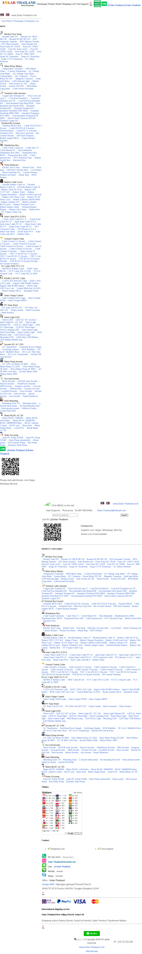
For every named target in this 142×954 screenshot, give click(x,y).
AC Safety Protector (122, 566)
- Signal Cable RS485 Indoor (20, 284)
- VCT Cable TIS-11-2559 (18, 271)
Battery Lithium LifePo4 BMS (94, 642)
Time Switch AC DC (85, 579)
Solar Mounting (10, 401)
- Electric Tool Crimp (10, 167)
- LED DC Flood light (24, 327)
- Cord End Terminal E (17, 98)
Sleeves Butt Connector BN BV (118, 596)
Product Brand (54, 4)
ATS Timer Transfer (67, 561)
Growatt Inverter (58, 750)
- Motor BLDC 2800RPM (23, 420)
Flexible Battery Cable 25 (79, 638)
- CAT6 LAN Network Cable (13, 281)
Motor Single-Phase (97, 772)
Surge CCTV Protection (100, 566)
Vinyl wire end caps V (78, 588)
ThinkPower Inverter (106, 747)
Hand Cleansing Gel (132, 628)
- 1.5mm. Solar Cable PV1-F (13, 219)
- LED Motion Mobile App (20, 338)
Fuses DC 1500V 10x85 (129, 561)
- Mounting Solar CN (10, 403)
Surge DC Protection (58, 566)
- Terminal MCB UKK (10, 125)
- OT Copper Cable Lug (20, 210)
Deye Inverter (123, 750)
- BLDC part (13, 425)
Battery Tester (71, 640)
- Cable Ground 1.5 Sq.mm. (13, 241)
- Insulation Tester (30, 291)
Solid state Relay (131, 576)
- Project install (16, 310)
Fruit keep (81, 628)
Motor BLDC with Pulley (77, 769)
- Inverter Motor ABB (27, 371)
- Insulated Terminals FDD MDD (18, 109)
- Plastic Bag (22, 175)
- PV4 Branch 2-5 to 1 (25, 229)
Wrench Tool (69, 628)
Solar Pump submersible (100, 779)
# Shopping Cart (31, 21)
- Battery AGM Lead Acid (29, 194)
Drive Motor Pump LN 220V (84, 738)
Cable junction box (94, 618)
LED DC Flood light (78, 716)
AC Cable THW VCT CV (12, 266)
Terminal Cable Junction (14, 93)
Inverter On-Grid (89, 750)
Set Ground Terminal (111, 674)
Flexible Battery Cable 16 (54, 638)
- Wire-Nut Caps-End (23, 133)
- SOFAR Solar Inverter (27, 381)
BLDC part (69, 772)
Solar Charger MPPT (98, 699)
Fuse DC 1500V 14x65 (73, 564)
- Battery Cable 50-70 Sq (20, 188)
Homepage (42, 4)
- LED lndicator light (20, 81)
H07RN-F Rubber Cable (54, 680)
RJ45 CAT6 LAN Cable (81, 689)
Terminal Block (125, 603)
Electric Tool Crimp (52, 628)
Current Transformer (93, 574)
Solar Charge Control (13, 295)
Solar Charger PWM (78, 699)
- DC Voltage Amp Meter (22, 73)
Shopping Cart (68, 4)
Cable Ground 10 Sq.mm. (62, 669)
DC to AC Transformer (79, 730)
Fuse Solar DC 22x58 (96, 564)
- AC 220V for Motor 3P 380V (14, 364)
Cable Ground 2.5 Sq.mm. (80, 667)
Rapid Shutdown (100, 752)
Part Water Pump (56, 781)
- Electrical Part (18, 160)
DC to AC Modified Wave (129, 728)
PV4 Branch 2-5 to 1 (124, 657)
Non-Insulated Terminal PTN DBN (87, 596)
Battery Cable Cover (12, 182)
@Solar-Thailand (115, 5)
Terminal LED (65, 606)
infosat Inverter (72, 752)
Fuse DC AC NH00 (116, 564)
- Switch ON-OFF (15, 86)
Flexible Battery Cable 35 (104, 638)
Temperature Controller (53, 574)
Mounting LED (110, 718)
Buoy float (81, 772)
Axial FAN (112, 772)
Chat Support (82, 4)
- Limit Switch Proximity (22, 88)
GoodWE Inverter (107, 750)
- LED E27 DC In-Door (25, 320)
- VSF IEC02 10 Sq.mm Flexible (23, 261)
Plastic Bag (83, 630)
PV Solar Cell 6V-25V (53, 706)
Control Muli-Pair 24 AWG (89, 692)
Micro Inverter (49, 747)
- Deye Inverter (25, 391)
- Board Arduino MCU (10, 291)
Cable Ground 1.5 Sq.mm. (55, 667)
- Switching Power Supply (29, 347)
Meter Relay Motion (12, 66)
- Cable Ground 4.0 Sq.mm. (23, 244)
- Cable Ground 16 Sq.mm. (19, 249)
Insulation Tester (131, 692)
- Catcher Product (29, 172)
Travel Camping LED (99, 716)
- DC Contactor (20, 76)
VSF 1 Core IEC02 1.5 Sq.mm (64, 672)
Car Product (116, 628)
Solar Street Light (119, 716)
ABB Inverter (73, 750)
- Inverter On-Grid (30, 388)
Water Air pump (10, 435)
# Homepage (18, 21)
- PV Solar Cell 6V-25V (11, 307)
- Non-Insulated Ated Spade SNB (20, 104)
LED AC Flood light (58, 716)
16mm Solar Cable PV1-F (80, 657)
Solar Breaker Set (86, 561)
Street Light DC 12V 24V (90, 713)
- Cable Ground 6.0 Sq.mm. (19, 245)
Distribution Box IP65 (125, 616)
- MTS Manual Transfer (28, 41)
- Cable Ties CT (31, 148)
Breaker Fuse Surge (12, 34)
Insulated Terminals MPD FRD (121, 593)
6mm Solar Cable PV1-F (130, 655)
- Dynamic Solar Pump (16, 445)
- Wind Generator (32, 310)
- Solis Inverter (19, 393)
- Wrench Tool (27, 167)
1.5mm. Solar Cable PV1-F (55, 655)
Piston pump (118, 779)
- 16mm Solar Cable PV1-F (19, 226)
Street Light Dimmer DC (114, 713)
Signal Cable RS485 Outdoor (107, 689)
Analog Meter (60, 576)
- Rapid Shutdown (29, 396)
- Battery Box (33, 209)
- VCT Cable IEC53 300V (25, 273)
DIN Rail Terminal (121, 606)
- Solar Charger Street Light (12, 298)
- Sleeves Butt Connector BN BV (20, 118)
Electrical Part (49, 621)
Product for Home (68, 630)
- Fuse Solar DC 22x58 (23, 51)
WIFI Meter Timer (74, 574)
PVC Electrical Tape (114, 618)
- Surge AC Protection (29, 56)
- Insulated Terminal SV (23, 108)
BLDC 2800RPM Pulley (126, 769)
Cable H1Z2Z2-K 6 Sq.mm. (104, 603)
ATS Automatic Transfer (120, 559)
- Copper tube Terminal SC (12, 96)
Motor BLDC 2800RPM (102, 769)
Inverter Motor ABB (89, 740)
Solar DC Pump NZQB (54, 779)
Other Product (125, 706)
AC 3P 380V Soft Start (67, 740)
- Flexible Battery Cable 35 (27, 187)
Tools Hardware (10, 165)
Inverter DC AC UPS (13, 344)
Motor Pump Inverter (13, 361)
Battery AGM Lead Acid (117, 640)
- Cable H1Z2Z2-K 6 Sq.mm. (21, 128)
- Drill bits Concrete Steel (16, 170)
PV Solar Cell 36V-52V (76, 706)
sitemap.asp (92, 951)
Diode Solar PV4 (61, 660)
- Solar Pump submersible (18, 440)
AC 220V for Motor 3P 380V (56, 738)
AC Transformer (50, 728)
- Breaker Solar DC (9, 36)
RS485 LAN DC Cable (14, 278)
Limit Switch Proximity (64, 581)
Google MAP (48, 884)
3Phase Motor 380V (108, 740)
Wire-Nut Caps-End (83, 606)
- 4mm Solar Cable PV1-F (24, 221)
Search (124, 515)
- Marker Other (22, 234)
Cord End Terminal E (99, 588)
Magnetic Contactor (113, 576)
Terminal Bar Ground (10, 123)
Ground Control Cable (13, 239)
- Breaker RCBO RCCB (18, 39)
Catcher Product (50, 630)
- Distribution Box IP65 (17, 151)
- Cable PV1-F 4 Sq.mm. (25, 130)
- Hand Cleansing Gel (10, 172)
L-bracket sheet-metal (88, 759)
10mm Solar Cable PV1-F (55, 657)
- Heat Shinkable (24, 150)
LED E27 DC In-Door (66, 713)
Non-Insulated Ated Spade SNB (113, 591)
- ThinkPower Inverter (25, 383)
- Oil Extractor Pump (15, 442)
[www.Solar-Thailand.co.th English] (8, 15)
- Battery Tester (17, 192)
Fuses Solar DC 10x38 (105, 561)
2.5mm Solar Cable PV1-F (81, 655)
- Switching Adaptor (9, 349)
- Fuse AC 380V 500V (24, 54)
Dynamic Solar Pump (75, 781)
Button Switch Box (133, 618)
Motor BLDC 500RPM (53, 769)
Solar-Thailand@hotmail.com (111, 510)
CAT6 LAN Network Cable (56, 689)
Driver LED (48, 713)
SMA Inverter (123, 747)
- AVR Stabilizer (27, 349)
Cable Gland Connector (54, 616)
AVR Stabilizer (109, 728)
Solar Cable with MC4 (80, 660)
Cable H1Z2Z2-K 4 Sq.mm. (77, 603)
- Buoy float (26, 425)
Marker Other (98, 660)
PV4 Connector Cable (103, 657)
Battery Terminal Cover (72, 645)
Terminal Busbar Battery (117, 645)
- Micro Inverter (7, 381)
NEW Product (96, 630)
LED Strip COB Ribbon (129, 718)
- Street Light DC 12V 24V (19, 321)
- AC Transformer (8, 347)
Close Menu (6, 21)
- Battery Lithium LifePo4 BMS (25, 199)
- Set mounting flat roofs (28, 406)
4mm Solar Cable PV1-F (106, 655)
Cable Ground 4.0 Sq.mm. (106, 667)
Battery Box (55, 647)
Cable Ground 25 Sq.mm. (111, 669)
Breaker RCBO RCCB (97, 559)
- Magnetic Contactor (23, 78)
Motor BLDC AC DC (13, 415)
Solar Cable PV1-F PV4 (14, 216)
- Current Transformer (16, 71)
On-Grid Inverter (11, 379)
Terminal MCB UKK (53, 603)
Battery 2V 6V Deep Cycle (66, 642)
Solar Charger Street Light (55, 699)
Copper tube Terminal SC (54, 588)
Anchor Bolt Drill (66, 762)
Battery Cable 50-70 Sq (128, 638)
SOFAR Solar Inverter (68, 747)
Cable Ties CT (73, 616)
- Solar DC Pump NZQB (11, 437)
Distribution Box (11, 145)
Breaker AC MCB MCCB (73, 559)
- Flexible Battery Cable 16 (12, 184)
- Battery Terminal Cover (22, 204)
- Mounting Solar (28, 403)
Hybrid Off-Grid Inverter (102, 730)
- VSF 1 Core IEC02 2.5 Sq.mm (19, 255)
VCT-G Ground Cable (121, 680)
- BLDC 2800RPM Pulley (18, 421)
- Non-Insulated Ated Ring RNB (18, 103)
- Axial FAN (18, 428)
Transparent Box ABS (74, 618)
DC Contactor (74, 576)
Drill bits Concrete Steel (98, 628)
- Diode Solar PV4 (24, 231)
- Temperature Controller (11, 68)
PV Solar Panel (10, 305)
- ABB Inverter (14, 388)
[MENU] (97, 3)
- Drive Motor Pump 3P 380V (22, 369)
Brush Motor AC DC (129, 772)
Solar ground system (131, 759)
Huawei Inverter (87, 747)
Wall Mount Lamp (75, 718)
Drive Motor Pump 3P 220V (112, 738)
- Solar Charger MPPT (16, 300)
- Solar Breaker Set (28, 44)
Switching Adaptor (92, 728)
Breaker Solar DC (51, 559)
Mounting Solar (70, 759)
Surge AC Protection (78, 566)
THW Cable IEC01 (76, 680)
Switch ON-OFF (118, 579)
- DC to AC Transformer (17, 354)
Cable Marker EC (89, 616)
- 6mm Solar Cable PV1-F (19, 222)
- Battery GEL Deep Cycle (12, 197)
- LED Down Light (21, 335)
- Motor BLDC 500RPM (11, 418)
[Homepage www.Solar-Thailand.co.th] (19, 3)
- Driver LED (6, 320)
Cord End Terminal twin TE (123, 588)
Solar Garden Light (56, 718)
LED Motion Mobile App (54, 721)
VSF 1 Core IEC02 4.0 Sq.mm (123, 672)
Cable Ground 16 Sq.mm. (87, 669)
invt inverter (86, 752)
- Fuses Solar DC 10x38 (19, 45)
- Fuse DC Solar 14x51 (17, 49)
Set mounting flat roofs (110, 759)
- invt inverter (13, 396)
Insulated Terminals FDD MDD (91, 593)
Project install (95, 706)
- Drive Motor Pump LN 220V (18, 365)
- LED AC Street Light (22, 325)
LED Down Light (93, 718)
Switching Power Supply (71, 728)
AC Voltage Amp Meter (115, 574)
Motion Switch (67, 579)
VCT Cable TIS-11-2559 (98, 680)
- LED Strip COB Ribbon (26, 337)
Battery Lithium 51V (118, 642)
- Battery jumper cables (18, 205)
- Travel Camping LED (18, 328)
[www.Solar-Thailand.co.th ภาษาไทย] (2, 15)
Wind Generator (110, 706)
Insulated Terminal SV (65, 593)
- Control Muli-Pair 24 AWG (27, 288)
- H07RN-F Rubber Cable (12, 268)
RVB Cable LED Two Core (62, 692)
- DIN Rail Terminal (23, 135)
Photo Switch (103, 579)
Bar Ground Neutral (102, 606)
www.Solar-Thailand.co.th (125, 504)
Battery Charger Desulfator (92, 640)
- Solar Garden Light (25, 332)
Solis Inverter (57, 752)
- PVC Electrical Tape (22, 158)
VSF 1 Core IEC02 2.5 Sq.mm (94, 672)
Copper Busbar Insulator (66, 608)
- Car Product (35, 170)
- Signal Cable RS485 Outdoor (25, 283)
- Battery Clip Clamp (16, 209)
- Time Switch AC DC (17, 83)
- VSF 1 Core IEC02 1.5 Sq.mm (22, 254)
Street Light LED (11, 317)
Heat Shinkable (106, 616)
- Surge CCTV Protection (20, 57)
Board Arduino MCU (112, 692)
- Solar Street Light (28, 330)
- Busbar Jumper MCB (18, 136)
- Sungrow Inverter (21, 386)
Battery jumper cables (94, 645)
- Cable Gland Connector (11, 148)
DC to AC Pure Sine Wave (55, 730)
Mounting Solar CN (52, 759)
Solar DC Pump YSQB (76, 779)
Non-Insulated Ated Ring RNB (83, 591)
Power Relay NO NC (92, 576)
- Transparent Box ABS (16, 155)
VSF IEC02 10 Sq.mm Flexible (86, 674)
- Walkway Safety (28, 408)
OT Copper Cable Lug (73, 647)
